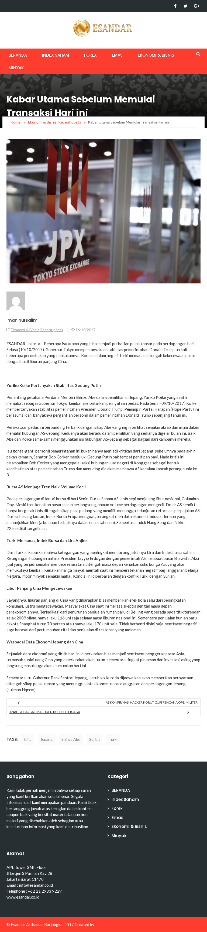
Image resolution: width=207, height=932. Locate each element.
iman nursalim (21, 320)
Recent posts (51, 329)
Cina (28, 739)
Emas (117, 55)
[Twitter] (185, 6)
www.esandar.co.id (22, 897)
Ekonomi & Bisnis (156, 55)
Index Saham (55, 55)
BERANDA (18, 55)
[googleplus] (196, 6)
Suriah (94, 739)
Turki (113, 739)
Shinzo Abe (70, 739)
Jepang (46, 739)
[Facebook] (175, 6)
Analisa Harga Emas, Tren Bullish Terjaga (44, 712)
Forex (90, 55)
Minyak (16, 68)
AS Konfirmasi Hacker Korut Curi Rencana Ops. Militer (152, 702)
